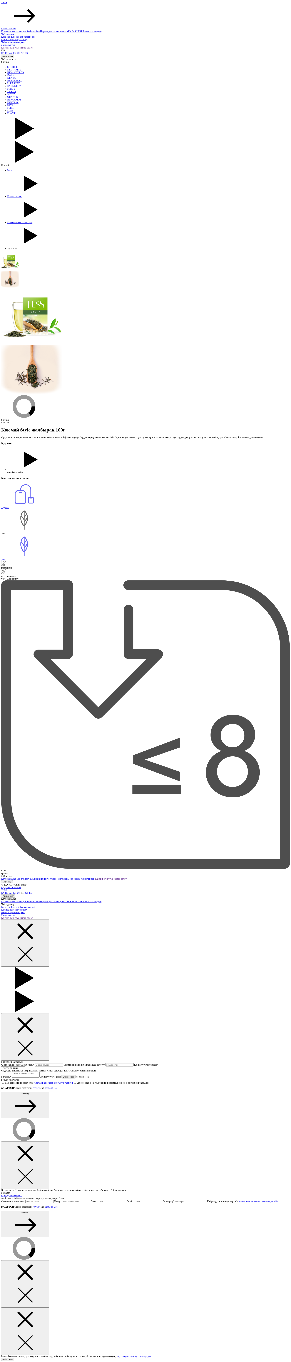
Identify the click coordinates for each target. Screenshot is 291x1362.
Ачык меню (7, 56)
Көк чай (15, 36)
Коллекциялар (8, 28)
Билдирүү (6, 1076)
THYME (11, 91)
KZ (15, 53)
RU (7, 53)
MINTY (11, 88)
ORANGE (12, 97)
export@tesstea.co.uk (11, 1195)
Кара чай (6, 36)
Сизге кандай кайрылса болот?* (18, 1064)
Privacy (36, 1088)
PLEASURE (13, 83)
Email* (130, 1201)
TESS (4, 2)
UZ (19, 53)
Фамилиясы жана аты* (13, 1201)
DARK (10, 75)
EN (3, 53)
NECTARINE (14, 69)
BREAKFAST (14, 80)
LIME (10, 110)
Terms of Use (51, 1088)
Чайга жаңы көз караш (13, 42)
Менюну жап (8, 896)
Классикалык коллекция (14, 31)
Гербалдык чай (27, 36)
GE (23, 53)
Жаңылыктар (8, 45)
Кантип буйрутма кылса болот (17, 47)
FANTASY (12, 102)
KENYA (11, 78)
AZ (11, 53)
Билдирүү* (169, 1201)
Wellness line (33, 31)
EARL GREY (14, 86)
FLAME (11, 113)
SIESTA (11, 94)
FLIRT (10, 108)
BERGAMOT (14, 99)
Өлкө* (94, 1201)
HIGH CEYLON (15, 72)
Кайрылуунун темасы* (146, 1064)
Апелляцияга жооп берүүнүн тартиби (54, 1082)
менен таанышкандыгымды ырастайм (258, 1201)
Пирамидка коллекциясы (53, 31)
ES (26, 53)
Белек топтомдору (92, 31)
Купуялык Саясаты (11, 887)
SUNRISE (12, 67)
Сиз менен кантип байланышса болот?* (84, 1064)
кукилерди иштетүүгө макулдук (134, 1356)
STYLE (11, 105)
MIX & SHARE (75, 31)
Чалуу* (58, 1201)
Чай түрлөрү (7, 34)
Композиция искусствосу (14, 39)
